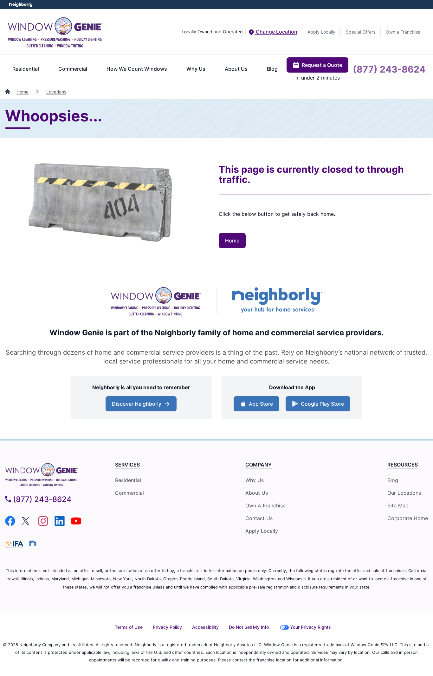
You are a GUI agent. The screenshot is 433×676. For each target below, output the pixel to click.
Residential (25, 69)
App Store (259, 406)
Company (258, 464)
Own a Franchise (403, 32)
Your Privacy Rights (310, 627)
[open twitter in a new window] (27, 524)
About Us (236, 69)
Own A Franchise (265, 505)
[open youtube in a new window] (76, 524)
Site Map (398, 505)
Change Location (276, 32)
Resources (402, 464)
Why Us (195, 69)
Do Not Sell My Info (249, 627)
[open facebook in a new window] (10, 524)
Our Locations (404, 493)
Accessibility (205, 627)
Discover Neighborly (142, 406)
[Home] (8, 91)
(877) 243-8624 (389, 69)
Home (22, 91)
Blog (272, 69)
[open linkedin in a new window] (60, 524)
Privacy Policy (167, 627)
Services (127, 464)
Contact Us (259, 518)
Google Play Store (321, 406)
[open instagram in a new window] (43, 524)
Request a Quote (322, 65)
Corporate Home (407, 518)
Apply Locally (321, 32)
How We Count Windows (137, 69)
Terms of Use (129, 627)
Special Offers (360, 32)
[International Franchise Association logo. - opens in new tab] (15, 544)
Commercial (72, 69)
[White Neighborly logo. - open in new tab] (21, 4)
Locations (56, 91)
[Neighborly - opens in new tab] (33, 543)
